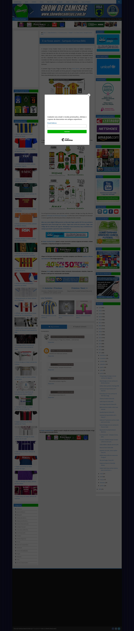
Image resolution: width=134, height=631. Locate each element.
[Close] (89, 95)
